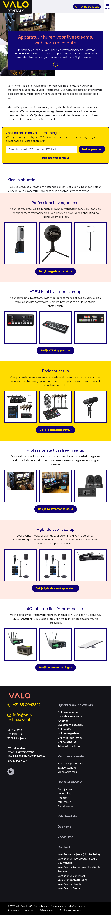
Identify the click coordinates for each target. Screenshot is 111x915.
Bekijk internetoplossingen (55, 667)
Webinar (63, 720)
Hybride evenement (70, 716)
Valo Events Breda (69, 888)
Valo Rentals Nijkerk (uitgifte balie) (79, 854)
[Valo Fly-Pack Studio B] (20, 486)
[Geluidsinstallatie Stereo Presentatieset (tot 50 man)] (55, 565)
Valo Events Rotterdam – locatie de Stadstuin (79, 869)
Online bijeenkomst (70, 737)
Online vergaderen (69, 733)
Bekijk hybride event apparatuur (55, 588)
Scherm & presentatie (71, 763)
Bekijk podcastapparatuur (55, 429)
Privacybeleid (47, 910)
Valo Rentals (67, 816)
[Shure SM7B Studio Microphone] (90, 407)
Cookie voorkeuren (70, 910)
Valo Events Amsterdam (72, 879)
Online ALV (64, 729)
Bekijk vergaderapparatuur (55, 271)
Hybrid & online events (75, 705)
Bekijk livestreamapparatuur (55, 509)
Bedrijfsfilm (65, 789)
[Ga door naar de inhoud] (55, 64)
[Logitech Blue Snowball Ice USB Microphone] (55, 243)
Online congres (67, 741)
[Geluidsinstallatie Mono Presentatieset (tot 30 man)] (20, 565)
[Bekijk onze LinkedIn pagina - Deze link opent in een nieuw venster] (10, 771)
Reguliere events (71, 756)
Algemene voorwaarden (20, 910)
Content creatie (70, 782)
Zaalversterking (67, 767)
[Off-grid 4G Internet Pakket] (20, 644)
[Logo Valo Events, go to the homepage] (19, 696)
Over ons (64, 826)
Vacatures (66, 837)
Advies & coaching (69, 746)
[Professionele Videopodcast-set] (20, 407)
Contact (64, 847)
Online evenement (69, 712)
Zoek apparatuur (92, 149)
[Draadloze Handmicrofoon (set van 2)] (90, 565)
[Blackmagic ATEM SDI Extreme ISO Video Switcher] (55, 327)
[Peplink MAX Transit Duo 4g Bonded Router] (55, 644)
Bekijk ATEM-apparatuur (55, 350)
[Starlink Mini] (90, 644)
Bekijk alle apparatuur (55, 157)
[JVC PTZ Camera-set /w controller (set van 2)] (90, 486)
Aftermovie (64, 801)
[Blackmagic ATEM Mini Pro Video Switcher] (20, 327)
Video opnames (67, 772)
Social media (65, 806)
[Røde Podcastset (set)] (55, 407)
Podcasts (63, 797)
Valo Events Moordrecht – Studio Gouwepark (77, 861)
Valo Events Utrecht (70, 884)
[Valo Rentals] (16, 6)
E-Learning (64, 793)
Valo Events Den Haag (71, 875)
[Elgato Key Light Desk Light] (90, 243)
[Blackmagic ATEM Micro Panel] (90, 327)
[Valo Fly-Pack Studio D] (55, 486)
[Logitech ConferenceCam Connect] (20, 243)
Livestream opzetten (70, 724)
